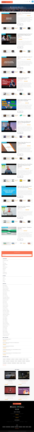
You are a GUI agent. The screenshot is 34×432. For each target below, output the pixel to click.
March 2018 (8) (5, 322)
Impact (21, 167)
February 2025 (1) (6, 288)
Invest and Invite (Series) (23, 380)
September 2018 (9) (6, 314)
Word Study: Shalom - (24, 395)
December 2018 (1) (6, 310)
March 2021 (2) (5, 303)
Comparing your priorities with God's (10, 380)
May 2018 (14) (5, 319)
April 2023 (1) (5, 294)
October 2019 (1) (5, 309)
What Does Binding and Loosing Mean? (24, 143)
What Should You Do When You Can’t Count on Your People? (25, 165)
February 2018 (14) (6, 323)
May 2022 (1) (5, 301)
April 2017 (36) (5, 331)
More (20, 24)
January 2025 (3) (5, 289)
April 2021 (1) (5, 302)
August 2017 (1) (5, 326)
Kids (3, 261)
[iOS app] (13, 407)
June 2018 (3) (5, 318)
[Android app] (20, 407)
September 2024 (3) (6, 290)
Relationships (5, 264)
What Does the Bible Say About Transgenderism (24, 122)
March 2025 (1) (5, 286)
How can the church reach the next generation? (25, 187)
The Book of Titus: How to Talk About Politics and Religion (10, 395)
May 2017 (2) (5, 330)
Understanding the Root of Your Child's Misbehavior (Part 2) (25, 35)
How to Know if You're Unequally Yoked (23, 78)
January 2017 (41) (5, 335)
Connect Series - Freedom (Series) (25, 228)
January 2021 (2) (5, 305)
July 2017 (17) (5, 327)
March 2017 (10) (5, 332)
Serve (20, 58)
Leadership (5, 272)
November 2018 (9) (6, 311)
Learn (4, 277)
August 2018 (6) (5, 315)
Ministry (4, 269)
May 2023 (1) (5, 293)
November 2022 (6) (6, 297)
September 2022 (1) (6, 298)
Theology (4, 263)
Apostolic (4, 268)
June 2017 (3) (5, 328)
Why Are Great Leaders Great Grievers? (24, 207)
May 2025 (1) (5, 285)
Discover (21, 14)
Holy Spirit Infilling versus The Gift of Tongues (24, 100)
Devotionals (5, 273)
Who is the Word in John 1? (25, 57)
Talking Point (5, 267)
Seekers (4, 265)
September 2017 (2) (6, 324)
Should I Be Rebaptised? (24, 13)
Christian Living (5, 260)
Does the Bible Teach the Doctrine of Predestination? (11, 342)
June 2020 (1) (5, 307)
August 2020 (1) (5, 306)
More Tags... (17, 428)
